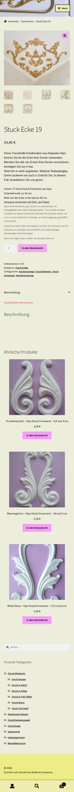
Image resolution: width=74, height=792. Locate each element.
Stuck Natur (18, 702)
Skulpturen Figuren (18, 714)
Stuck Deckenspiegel (19, 720)
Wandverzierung (25, 275)
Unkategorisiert (16, 737)
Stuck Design (19, 679)
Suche (37, 786)
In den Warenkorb (32, 248)
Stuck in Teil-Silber (22, 696)
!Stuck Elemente (16, 673)
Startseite (13, 21)
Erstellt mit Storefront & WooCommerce (28, 772)
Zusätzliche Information (18, 302)
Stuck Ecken (27, 21)
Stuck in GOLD (19, 685)
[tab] (37, 293)
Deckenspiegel (26, 271)
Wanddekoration (17, 743)
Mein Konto (12, 786)
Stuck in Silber (19, 691)
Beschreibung (12, 292)
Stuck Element (43, 271)
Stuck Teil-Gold (20, 708)
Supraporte (14, 731)
